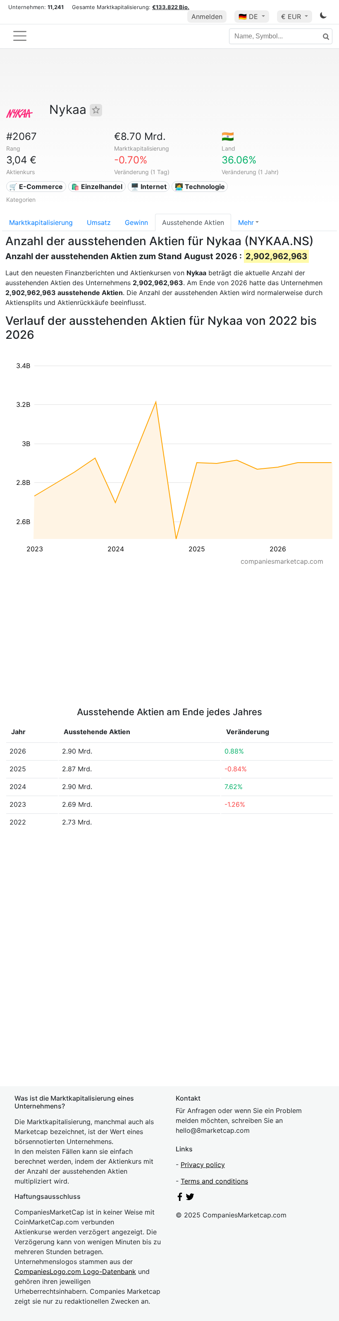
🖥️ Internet (149, 186)
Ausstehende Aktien (193, 222)
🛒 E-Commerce (36, 186)
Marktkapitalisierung (41, 222)
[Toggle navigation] (20, 36)
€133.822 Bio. (170, 7)
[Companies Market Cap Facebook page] (180, 1198)
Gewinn (136, 222)
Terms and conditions (214, 1181)
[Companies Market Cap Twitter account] (190, 1198)
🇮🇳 (228, 136)
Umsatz (99, 222)
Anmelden (206, 16)
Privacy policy (203, 1164)
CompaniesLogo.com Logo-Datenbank (75, 1271)
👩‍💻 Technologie (200, 186)
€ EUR (292, 16)
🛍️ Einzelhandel (96, 186)
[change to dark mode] (323, 17)
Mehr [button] (246, 222)
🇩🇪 (248, 16)
